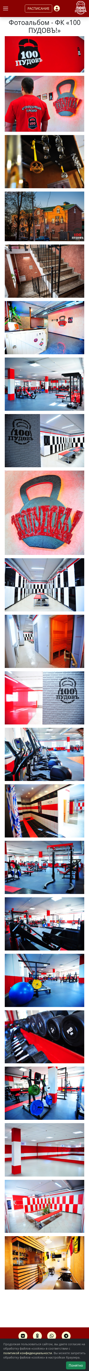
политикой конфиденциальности (27, 1353)
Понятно (76, 1365)
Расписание (38, 8)
